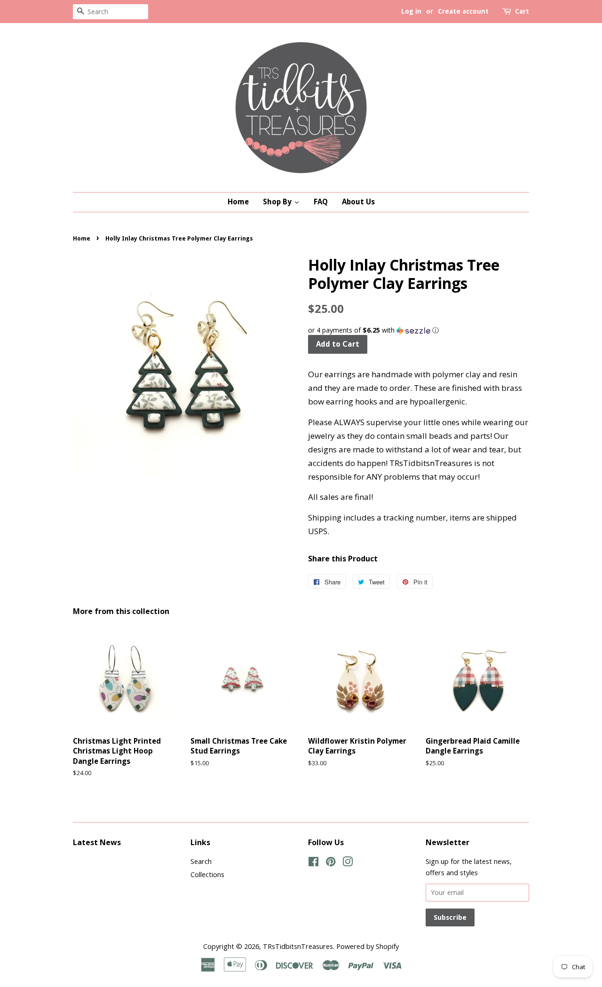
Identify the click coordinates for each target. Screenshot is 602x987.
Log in (411, 11)
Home (81, 238)
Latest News (97, 842)
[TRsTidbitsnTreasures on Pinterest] (330, 863)
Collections (207, 874)
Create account (463, 11)
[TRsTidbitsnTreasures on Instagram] (347, 863)
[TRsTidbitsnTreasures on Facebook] (313, 863)
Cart (522, 11)
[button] (418, 330)
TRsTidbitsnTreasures (298, 946)
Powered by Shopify (367, 946)
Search (201, 861)
